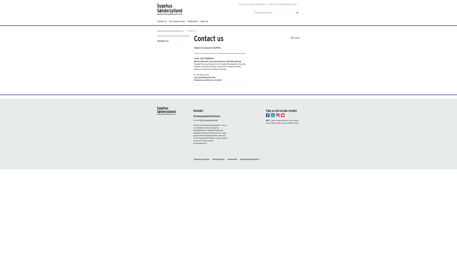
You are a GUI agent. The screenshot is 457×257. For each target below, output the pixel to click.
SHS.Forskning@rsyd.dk (208, 120)
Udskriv (297, 38)
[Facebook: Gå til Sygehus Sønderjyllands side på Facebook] (268, 116)
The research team (177, 21)
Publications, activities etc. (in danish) (208, 80)
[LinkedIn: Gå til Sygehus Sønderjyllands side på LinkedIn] (273, 116)
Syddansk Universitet (201, 159)
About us (204, 21)
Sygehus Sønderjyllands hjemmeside (283, 4)
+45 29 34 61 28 (202, 75)
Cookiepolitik (232, 159)
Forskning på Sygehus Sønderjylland (252, 4)
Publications (192, 21)
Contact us (161, 21)
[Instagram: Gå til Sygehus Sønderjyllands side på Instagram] (278, 116)
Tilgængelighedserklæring (249, 159)
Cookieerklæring (218, 159)
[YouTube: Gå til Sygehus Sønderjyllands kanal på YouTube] (283, 116)
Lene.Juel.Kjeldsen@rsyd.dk (204, 77)
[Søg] (297, 12)
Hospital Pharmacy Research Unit (170, 31)
